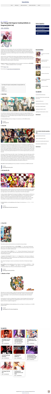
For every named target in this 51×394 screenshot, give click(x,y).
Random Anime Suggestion (41, 29)
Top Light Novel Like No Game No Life (10, 207)
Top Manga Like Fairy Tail (8, 167)
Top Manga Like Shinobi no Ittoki (41, 109)
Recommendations (5, 21)
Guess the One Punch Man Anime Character (42, 141)
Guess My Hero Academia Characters (41, 143)
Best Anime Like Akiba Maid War (40, 106)
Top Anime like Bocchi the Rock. (40, 94)
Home (12, 5)
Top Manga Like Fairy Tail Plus (8, 270)
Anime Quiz (16, 5)
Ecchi (7, 66)
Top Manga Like (6, 122)
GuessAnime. (25, 2)
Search (39, 5)
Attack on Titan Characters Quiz (40, 138)
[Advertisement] (25, 14)
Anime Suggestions (24, 5)
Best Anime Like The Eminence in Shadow (42, 103)
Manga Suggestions (32, 5)
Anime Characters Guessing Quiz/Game (13, 68)
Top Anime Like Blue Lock (39, 101)
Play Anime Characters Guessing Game (41, 33)
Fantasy (5, 66)
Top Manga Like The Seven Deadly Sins (10, 309)
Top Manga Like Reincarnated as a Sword (42, 111)
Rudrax (34, 391)
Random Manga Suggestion (41, 26)
